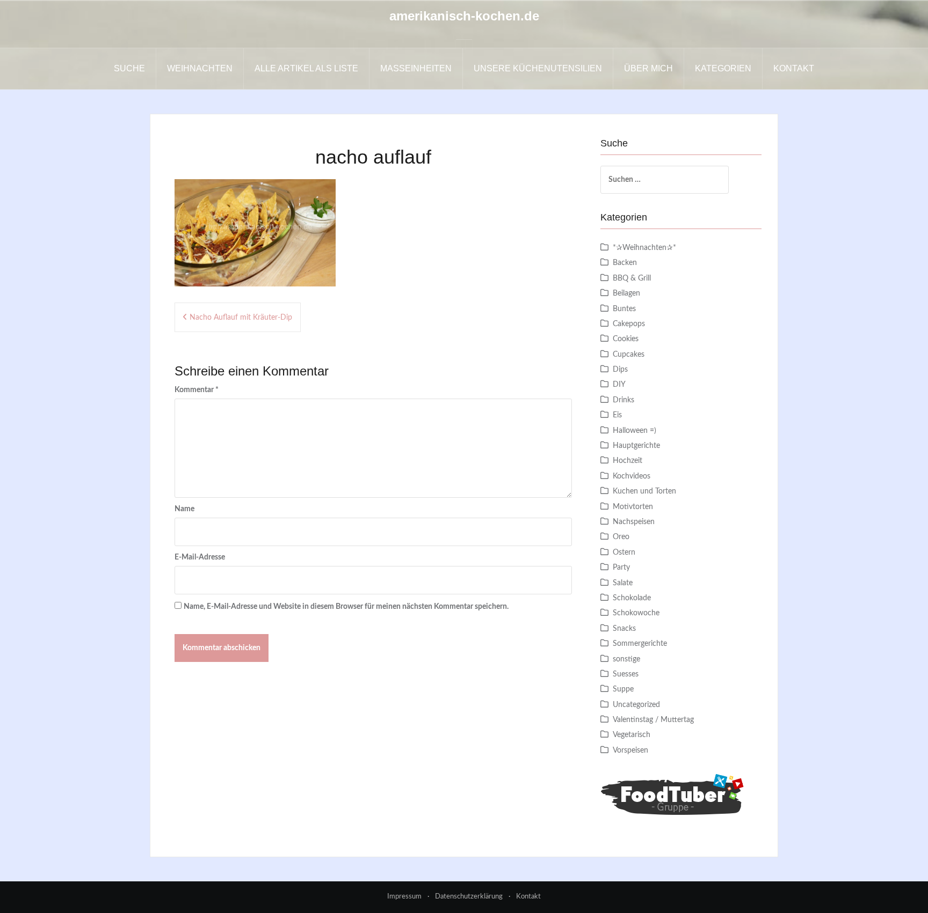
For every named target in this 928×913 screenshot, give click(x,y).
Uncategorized (636, 705)
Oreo (621, 537)
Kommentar (197, 390)
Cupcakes (628, 354)
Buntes (624, 309)
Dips (620, 369)
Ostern (624, 552)
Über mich (648, 68)
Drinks (623, 400)
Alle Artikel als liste (306, 68)
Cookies (626, 339)
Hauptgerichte (636, 446)
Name (184, 509)
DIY (619, 384)
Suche (129, 68)
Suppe (623, 689)
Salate (623, 583)
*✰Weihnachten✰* (644, 248)
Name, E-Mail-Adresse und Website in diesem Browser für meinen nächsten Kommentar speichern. (346, 606)
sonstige (626, 659)
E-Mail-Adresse (200, 557)
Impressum (404, 896)
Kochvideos (631, 476)
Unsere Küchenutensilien (538, 68)
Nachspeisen (634, 522)
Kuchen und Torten (644, 491)
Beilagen (626, 293)
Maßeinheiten (416, 68)
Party (621, 567)
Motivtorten (633, 507)
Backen (625, 263)
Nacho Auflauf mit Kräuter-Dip (241, 317)
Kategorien (723, 68)
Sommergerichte (640, 643)
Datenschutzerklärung (469, 896)
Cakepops (629, 324)
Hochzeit (627, 461)
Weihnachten (200, 68)
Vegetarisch (631, 735)
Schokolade (632, 598)
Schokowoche (636, 613)
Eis (617, 415)
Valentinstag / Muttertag (653, 720)
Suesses (626, 674)
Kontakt (793, 68)
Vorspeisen (630, 750)
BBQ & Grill (632, 278)
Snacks (624, 628)
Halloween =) (634, 431)
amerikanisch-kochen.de (464, 16)
